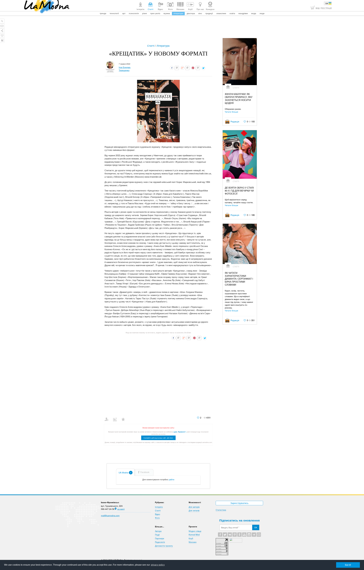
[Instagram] (249, 534)
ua (326, 3)
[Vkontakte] (230, 534)
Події (157, 534)
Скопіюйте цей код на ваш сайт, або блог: (158, 438)
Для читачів (194, 510)
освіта (232, 13)
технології (114, 13)
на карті (121, 509)
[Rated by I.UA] (236, 541)
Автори (158, 531)
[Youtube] (244, 534)
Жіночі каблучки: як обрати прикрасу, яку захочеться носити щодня (238, 98)
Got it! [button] (348, 565)
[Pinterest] (234, 534)
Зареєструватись (239, 503)
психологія (134, 13)
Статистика (221, 509)
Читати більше (231, 111)
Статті (151, 45)
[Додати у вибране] (124, 417)
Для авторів (194, 506)
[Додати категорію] (116, 417)
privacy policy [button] (158, 565)
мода (253, 13)
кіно (200, 13)
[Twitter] (225, 534)
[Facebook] (220, 534)
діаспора (191, 13)
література (178, 13)
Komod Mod (194, 534)
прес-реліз (155, 13)
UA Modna (125, 472)
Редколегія (160, 542)
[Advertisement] (182, 30)
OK (255, 527)
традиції (209, 13)
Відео (157, 514)
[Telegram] (254, 534)
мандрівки (243, 13)
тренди (103, 13)
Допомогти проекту (164, 545)
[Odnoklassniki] (239, 534)
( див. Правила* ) (179, 432)
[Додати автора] (108, 417)
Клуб (191, 538)
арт (123, 13)
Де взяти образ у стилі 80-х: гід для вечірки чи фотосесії (239, 190)
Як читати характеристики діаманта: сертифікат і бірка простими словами (239, 278)
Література (163, 45)
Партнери (159, 538)
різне (144, 13)
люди (261, 13)
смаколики (221, 13)
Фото (157, 517)
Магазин (193, 542)
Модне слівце (195, 531)
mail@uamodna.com (110, 515)
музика (167, 13)
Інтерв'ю (159, 506)
